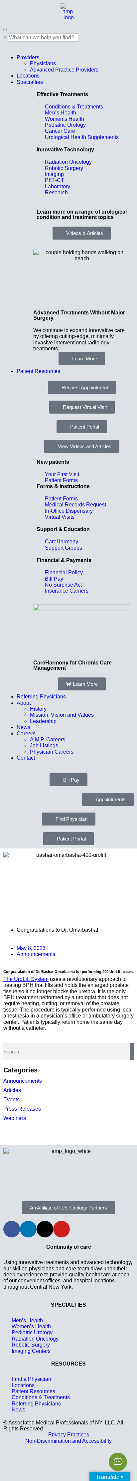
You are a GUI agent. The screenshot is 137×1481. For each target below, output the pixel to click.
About (24, 703)
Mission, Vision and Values (62, 715)
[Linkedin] (28, 1229)
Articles (12, 1090)
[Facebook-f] (11, 1229)
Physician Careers (51, 752)
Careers (26, 733)
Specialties (30, 82)
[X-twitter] (45, 1229)
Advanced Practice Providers (64, 70)
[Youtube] (61, 1229)
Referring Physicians (41, 696)
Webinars (14, 1118)
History (38, 709)
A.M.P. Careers (47, 739)
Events (11, 1099)
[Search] (132, 1051)
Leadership (43, 721)
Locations (28, 76)
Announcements (36, 954)
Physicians (43, 63)
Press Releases (22, 1109)
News (23, 727)
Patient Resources (38, 371)
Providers (28, 57)
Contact (26, 758)
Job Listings (44, 745)
